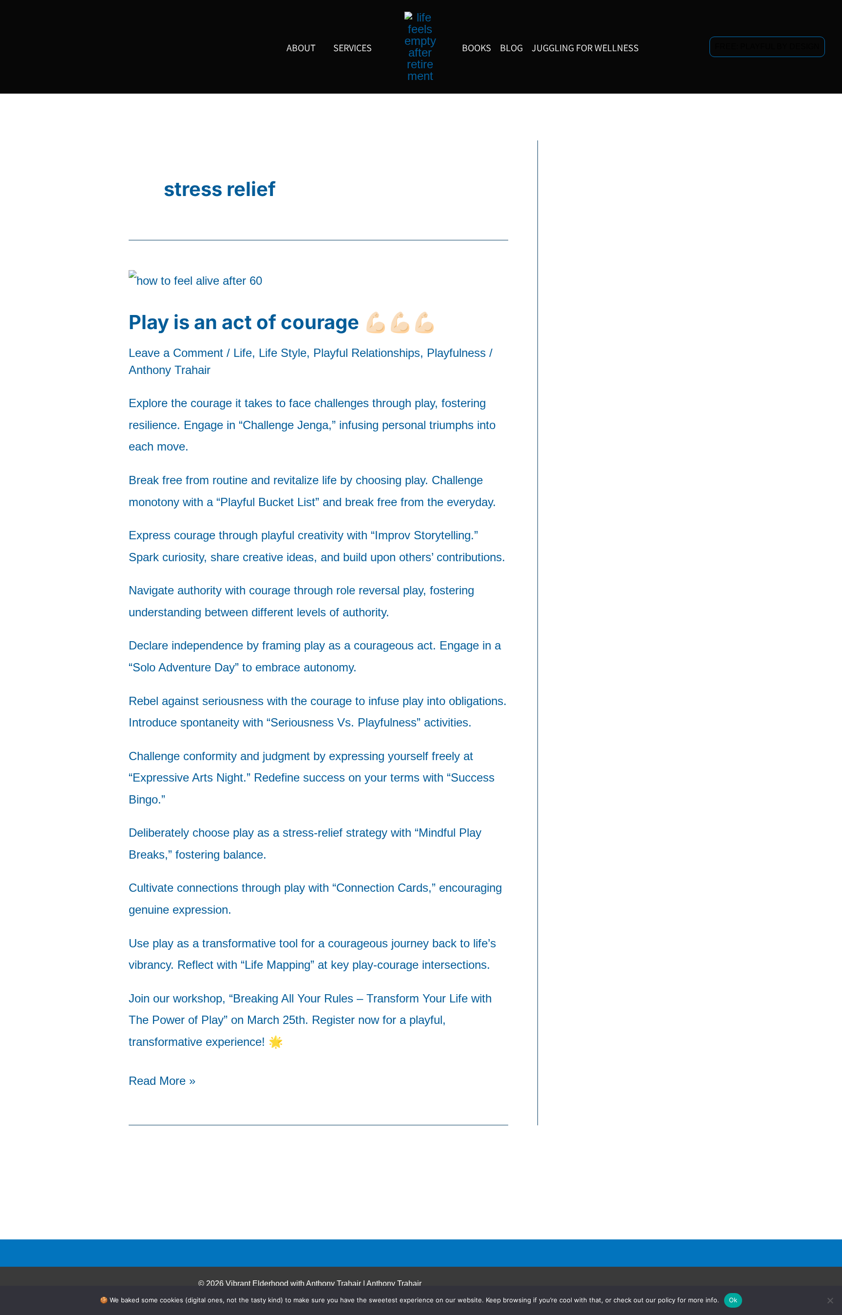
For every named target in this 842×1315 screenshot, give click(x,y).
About (301, 48)
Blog (511, 48)
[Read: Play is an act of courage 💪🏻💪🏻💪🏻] (195, 280)
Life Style (282, 352)
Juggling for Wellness (585, 48)
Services (352, 48)
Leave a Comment (176, 352)
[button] (767, 47)
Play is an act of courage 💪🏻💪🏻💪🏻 (283, 322)
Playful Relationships (366, 352)
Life (242, 352)
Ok (733, 1300)
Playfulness (456, 352)
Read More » (162, 1078)
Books (476, 48)
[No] (830, 1300)
